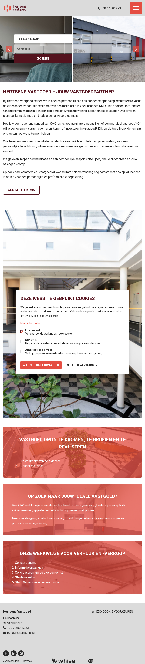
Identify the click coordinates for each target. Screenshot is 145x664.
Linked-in (14, 653)
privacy (27, 660)
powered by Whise (68, 660)
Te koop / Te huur (28, 38)
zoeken (43, 58)
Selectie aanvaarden (82, 364)
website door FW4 (90, 661)
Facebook (6, 653)
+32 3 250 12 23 (111, 8)
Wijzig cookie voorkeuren (112, 611)
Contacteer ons (21, 190)
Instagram (21, 653)
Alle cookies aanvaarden (41, 364)
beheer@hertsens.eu (21, 633)
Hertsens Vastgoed (17, 611)
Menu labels (136, 8)
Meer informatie (30, 323)
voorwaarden (11, 660)
